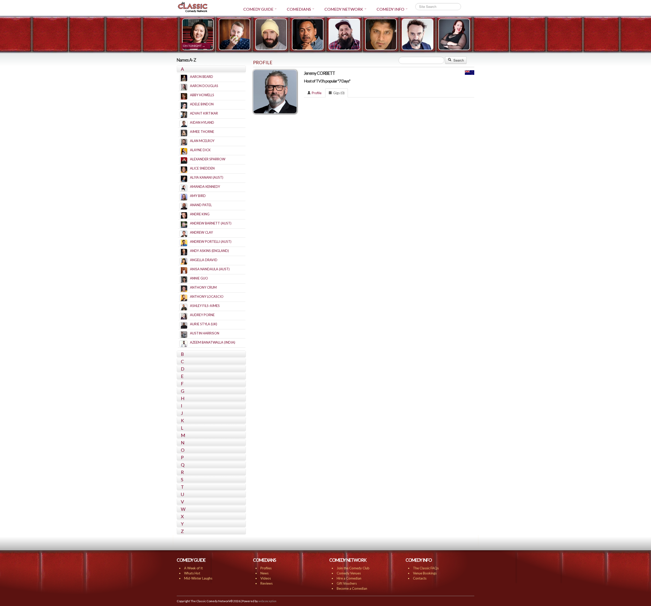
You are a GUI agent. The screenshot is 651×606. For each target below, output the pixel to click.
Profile (316, 93)
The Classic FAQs (426, 568)
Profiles (266, 568)
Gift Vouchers (347, 583)
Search (458, 60)
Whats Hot (192, 573)
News (264, 573)
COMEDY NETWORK (343, 9)
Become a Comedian (352, 588)
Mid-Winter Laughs (198, 578)
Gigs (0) (339, 93)
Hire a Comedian (349, 578)
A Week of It (193, 568)
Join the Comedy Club (353, 568)
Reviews (266, 583)
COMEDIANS (299, 9)
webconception (267, 601)
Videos (265, 578)
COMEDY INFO (390, 9)
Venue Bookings (425, 573)
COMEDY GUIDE (258, 9)
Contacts (419, 578)
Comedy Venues (349, 573)
